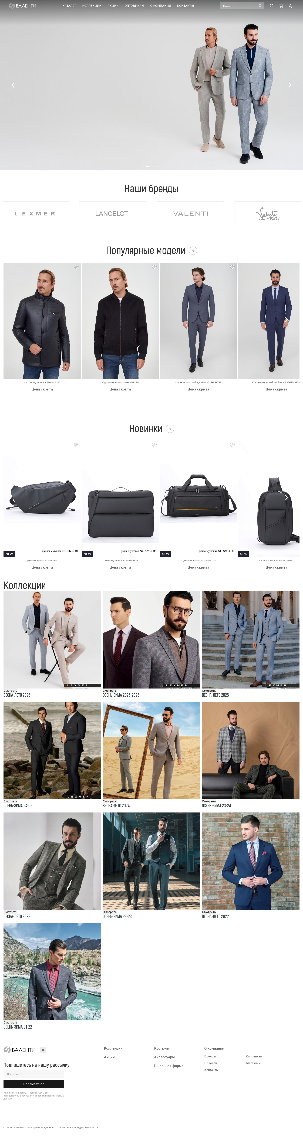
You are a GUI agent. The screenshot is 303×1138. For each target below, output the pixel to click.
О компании (160, 6)
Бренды (210, 1056)
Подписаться (33, 1084)
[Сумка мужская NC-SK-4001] (42, 499)
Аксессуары (164, 1057)
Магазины (253, 1063)
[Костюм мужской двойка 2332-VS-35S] (198, 321)
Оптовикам (134, 6)
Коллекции (92, 6)
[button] (13, 85)
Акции (113, 6)
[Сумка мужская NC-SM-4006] (120, 499)
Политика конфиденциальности (78, 1127)
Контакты (185, 6)
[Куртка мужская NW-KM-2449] (120, 321)
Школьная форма (168, 1065)
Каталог (69, 6)
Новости (210, 1063)
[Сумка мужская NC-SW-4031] (198, 499)
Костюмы (162, 1048)
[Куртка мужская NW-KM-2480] (42, 321)
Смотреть (10, 690)
